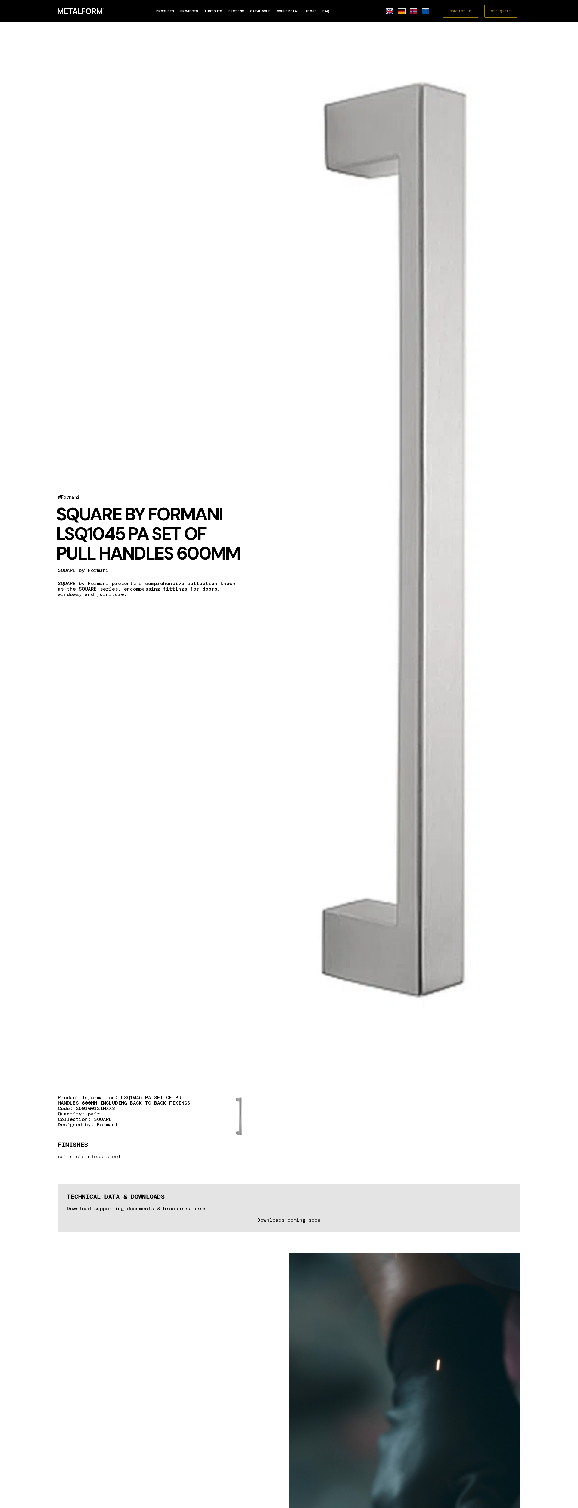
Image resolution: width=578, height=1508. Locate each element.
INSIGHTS (213, 11)
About (311, 11)
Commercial (288, 11)
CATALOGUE (260, 11)
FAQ (325, 11)
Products (165, 11)
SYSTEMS (236, 11)
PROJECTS (189, 11)
